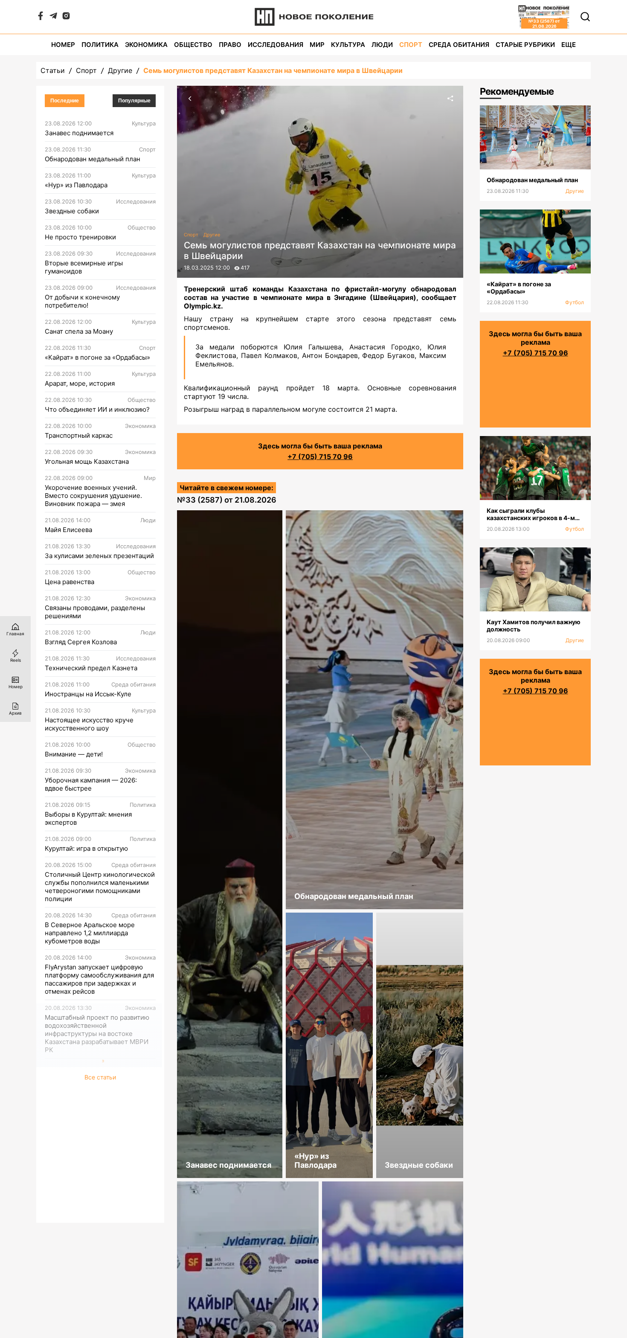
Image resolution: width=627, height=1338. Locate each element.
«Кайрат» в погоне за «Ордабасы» (97, 357)
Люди (382, 44)
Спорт (410, 44)
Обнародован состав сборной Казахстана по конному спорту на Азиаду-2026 (97, 1178)
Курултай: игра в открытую (86, 848)
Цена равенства (69, 582)
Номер (63, 44)
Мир (317, 44)
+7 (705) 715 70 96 (320, 456)
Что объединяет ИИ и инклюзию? (97, 409)
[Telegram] (53, 17)
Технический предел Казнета (91, 668)
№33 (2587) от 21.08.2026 (226, 499)
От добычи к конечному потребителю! (82, 301)
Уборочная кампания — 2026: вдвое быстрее (91, 784)
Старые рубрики (525, 44)
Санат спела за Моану (79, 331)
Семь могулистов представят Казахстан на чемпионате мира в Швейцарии (273, 70)
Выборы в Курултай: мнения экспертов (88, 818)
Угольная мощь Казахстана (87, 461)
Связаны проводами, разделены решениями (95, 612)
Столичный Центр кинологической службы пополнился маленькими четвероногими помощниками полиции (100, 886)
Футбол (574, 302)
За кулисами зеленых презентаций (99, 556)
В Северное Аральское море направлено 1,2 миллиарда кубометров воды (90, 933)
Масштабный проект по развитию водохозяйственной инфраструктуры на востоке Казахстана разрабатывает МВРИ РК (97, 1033)
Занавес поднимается (79, 133)
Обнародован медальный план (92, 159)
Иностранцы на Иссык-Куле (88, 694)
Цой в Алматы (66, 1144)
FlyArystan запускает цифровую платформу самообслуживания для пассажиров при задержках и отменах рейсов (99, 979)
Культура (348, 44)
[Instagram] (66, 17)
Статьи (53, 70)
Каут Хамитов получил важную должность (93, 1114)
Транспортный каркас (79, 435)
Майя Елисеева (68, 530)
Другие (120, 70)
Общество (193, 44)
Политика (100, 44)
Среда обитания (459, 44)
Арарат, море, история (80, 383)
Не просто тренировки (80, 237)
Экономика (146, 44)
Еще (568, 45)
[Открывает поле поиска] (585, 16)
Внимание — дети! (74, 754)
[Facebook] (40, 17)
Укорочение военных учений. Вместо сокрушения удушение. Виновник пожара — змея (93, 495)
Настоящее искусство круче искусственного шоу (89, 724)
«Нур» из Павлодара (76, 185)
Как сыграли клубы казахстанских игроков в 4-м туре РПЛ (98, 1080)
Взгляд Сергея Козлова (81, 642)
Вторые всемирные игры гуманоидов (84, 267)
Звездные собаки (72, 211)
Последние (64, 101)
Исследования (275, 44)
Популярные (134, 101)
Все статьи (100, 1212)
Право (230, 44)
